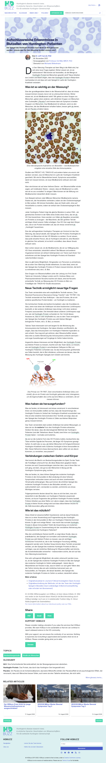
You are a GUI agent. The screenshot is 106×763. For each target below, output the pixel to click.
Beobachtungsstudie (12, 655)
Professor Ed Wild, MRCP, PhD (60, 61)
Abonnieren (81, 748)
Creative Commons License (72, 757)
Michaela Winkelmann (52, 63)
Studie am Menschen (31, 655)
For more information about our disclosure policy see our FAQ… (48, 604)
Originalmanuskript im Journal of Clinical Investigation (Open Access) (54, 581)
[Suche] (100, 13)
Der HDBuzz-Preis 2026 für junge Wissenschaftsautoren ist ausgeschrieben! (17, 706)
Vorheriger (7, 720)
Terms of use (66, 760)
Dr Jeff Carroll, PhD (43, 56)
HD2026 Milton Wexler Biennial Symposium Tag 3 (50, 705)
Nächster (99, 720)
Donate (30, 645)
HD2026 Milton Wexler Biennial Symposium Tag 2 (83, 705)
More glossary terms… (94, 678)
